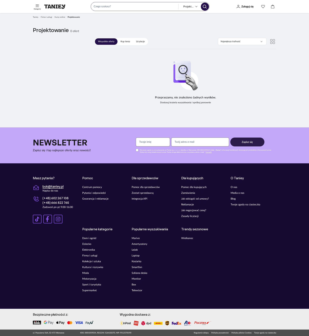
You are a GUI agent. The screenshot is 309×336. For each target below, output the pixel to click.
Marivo (136, 238)
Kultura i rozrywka (92, 267)
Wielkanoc (187, 238)
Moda (85, 273)
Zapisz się (247, 142)
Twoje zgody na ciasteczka (245, 204)
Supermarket (89, 290)
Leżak (135, 250)
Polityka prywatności (220, 333)
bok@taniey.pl (53, 186)
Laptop (136, 255)
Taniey (35, 17)
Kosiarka (136, 261)
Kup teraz (125, 41)
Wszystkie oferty (106, 41)
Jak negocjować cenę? (193, 210)
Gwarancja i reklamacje (95, 198)
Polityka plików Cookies (241, 333)
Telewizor (137, 290)
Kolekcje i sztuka (91, 261)
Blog (233, 198)
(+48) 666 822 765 (55, 203)
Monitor (136, 279)
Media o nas (237, 193)
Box (134, 284)
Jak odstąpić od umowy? (195, 198)
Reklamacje (187, 204)
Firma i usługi (46, 17)
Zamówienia (188, 193)
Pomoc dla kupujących (194, 187)
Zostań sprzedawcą (143, 193)
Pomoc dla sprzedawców (146, 187)
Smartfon (137, 267)
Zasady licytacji (190, 216)
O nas (234, 187)
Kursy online (60, 17)
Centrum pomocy (92, 187)
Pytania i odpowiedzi (94, 193)
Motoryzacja (89, 279)
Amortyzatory (139, 244)
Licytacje (140, 41)
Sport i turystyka (91, 284)
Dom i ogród (89, 238)
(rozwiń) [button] (209, 152)
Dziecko (86, 244)
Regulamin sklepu (201, 333)
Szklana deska (139, 273)
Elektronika (88, 250)
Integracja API (139, 198)
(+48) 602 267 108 (55, 198)
